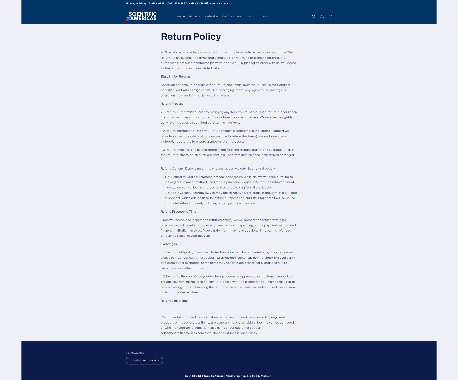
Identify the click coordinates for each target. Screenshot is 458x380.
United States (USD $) (143, 360)
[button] (314, 17)
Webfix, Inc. (267, 376)
